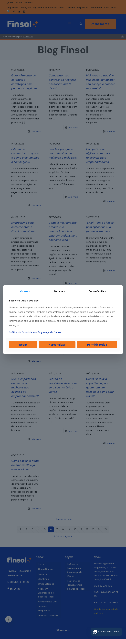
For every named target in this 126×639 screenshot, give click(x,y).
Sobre (97, 291)
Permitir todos (97, 345)
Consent (25, 291)
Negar (23, 345)
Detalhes (59, 291)
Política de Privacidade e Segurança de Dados (35, 332)
